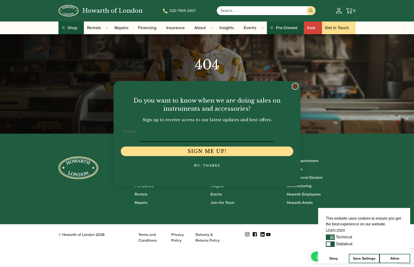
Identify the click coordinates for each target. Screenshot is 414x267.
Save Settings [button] (364, 258)
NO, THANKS (207, 165)
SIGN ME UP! (207, 151)
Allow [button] (394, 258)
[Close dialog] (295, 86)
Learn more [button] (335, 230)
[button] (330, 237)
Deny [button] (333, 258)
